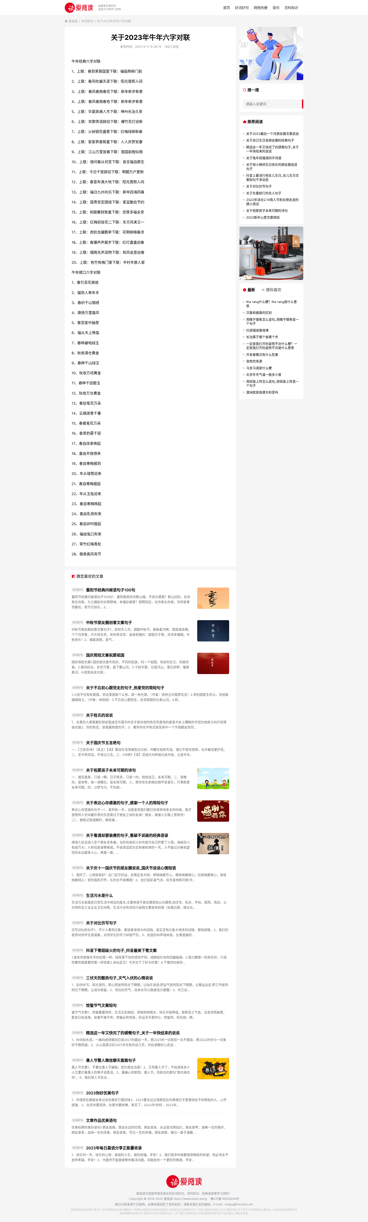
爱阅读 (73, 21)
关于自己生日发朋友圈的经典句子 (270, 140)
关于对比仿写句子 (101, 923)
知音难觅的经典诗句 (210, 1213)
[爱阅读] (79, 7)
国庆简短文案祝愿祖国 (105, 655)
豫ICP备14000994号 (224, 1198)
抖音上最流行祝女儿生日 (212, 1209)
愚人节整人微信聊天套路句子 (111, 1060)
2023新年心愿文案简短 (263, 217)
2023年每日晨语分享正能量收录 (114, 1148)
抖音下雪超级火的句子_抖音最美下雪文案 (121, 950)
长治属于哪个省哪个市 (262, 337)
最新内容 (232, 1209)
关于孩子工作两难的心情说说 (254, 1209)
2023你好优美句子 (102, 1093)
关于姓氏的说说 (99, 715)
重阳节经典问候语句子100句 (110, 590)
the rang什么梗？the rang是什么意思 (271, 304)
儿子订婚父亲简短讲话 (185, 1213)
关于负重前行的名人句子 (263, 193)
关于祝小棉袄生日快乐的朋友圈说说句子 (271, 167)
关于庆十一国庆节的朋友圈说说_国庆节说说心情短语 (131, 868)
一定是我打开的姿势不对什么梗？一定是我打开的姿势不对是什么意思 (271, 346)
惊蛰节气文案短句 (101, 1005)
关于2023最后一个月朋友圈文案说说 (272, 134)
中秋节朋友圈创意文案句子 (109, 622)
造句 (276, 8)
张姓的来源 (254, 361)
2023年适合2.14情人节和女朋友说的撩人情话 (272, 202)
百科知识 (291, 8)
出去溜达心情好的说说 (235, 1213)
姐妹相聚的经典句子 (131, 1213)
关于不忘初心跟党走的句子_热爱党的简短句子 (125, 688)
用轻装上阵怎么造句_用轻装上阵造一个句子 (272, 383)
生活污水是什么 (99, 895)
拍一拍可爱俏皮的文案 (110, 1209)
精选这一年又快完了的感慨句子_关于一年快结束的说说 (133, 1033)
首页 (226, 8)
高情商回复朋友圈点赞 (83, 1209)
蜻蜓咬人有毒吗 (132, 1209)
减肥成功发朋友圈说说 (155, 1209)
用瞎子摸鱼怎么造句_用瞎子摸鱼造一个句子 (272, 321)
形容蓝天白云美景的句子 (183, 1209)
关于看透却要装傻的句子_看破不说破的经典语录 (127, 835)
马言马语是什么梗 (259, 368)
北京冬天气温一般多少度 (263, 375)
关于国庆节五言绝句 (103, 743)
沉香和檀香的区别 (259, 313)
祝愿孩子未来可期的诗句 (158, 1213)
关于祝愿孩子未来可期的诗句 (111, 770)
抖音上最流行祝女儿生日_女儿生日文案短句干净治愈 (272, 177)
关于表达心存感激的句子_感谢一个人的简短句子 (127, 803)
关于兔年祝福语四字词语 (263, 158)
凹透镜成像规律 (257, 330)
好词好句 (242, 8)
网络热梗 (260, 8)
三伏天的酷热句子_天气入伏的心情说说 (119, 978)
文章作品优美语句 (101, 1120)
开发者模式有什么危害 (262, 355)
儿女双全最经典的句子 (284, 1209)
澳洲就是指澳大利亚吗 (262, 392)
